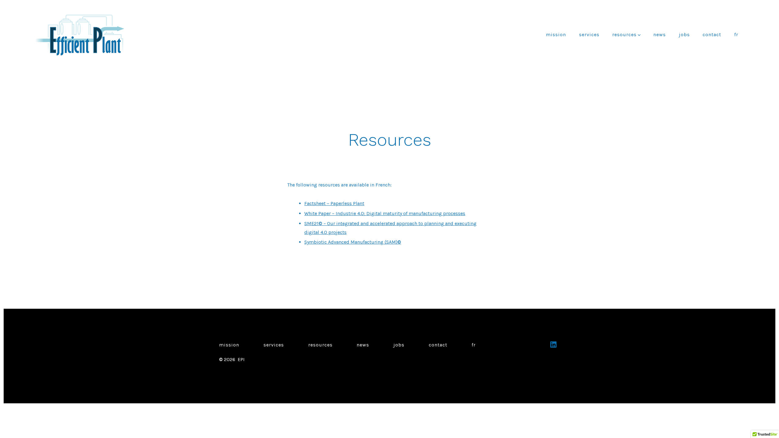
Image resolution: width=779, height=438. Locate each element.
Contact (712, 34)
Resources (624, 34)
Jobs (684, 34)
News (659, 34)
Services (589, 34)
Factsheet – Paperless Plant (334, 203)
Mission (556, 34)
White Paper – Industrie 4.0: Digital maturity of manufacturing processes (384, 213)
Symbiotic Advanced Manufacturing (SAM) (350, 242)
